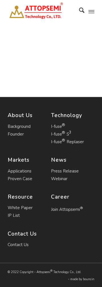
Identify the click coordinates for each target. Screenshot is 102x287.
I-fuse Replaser (67, 142)
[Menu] (91, 11)
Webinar (59, 179)
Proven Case (20, 179)
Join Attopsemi (67, 208)
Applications (19, 171)
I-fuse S (60, 134)
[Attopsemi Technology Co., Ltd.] (42, 11)
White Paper (20, 208)
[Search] (78, 11)
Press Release (65, 171)
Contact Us (18, 245)
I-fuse (56, 126)
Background (19, 126)
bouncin (88, 279)
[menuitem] (78, 11)
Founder (16, 134)
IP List (14, 215)
